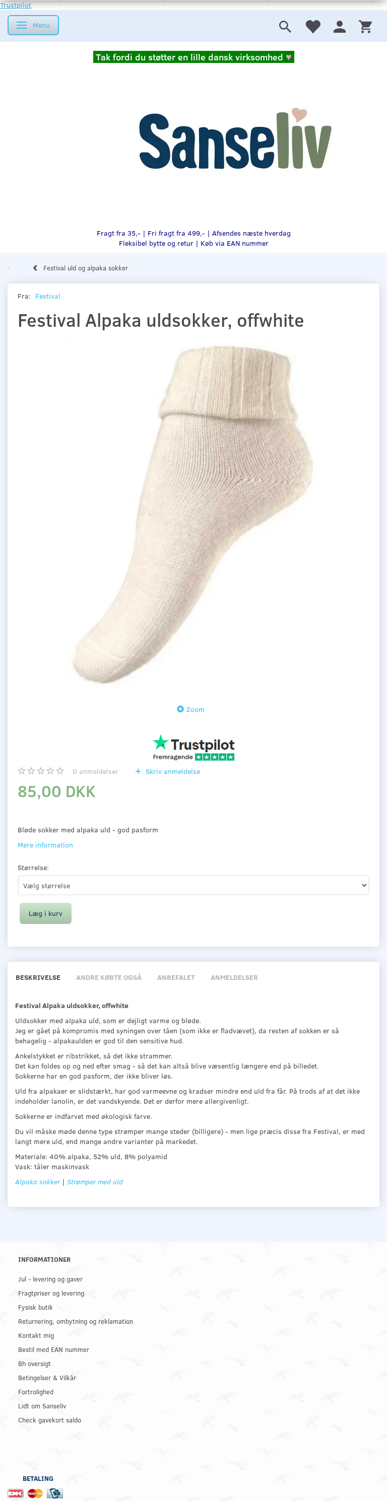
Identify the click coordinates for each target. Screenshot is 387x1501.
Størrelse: (33, 867)
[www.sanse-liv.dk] (235, 139)
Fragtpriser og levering (51, 1293)
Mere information (45, 844)
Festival (47, 296)
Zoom (195, 709)
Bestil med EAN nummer (53, 1349)
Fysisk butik (35, 1307)
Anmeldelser (234, 977)
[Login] (339, 26)
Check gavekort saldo (49, 1419)
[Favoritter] (312, 26)
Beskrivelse (38, 977)
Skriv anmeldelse (172, 771)
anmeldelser (95, 771)
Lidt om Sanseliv (42, 1405)
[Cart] (365, 26)
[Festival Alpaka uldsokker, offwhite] (193, 514)
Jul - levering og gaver (50, 1278)
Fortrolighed (35, 1391)
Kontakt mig (36, 1335)
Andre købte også (109, 977)
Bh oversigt (34, 1363)
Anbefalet (176, 977)
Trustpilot (15, 5)
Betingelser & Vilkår (47, 1377)
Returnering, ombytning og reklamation (75, 1321)
